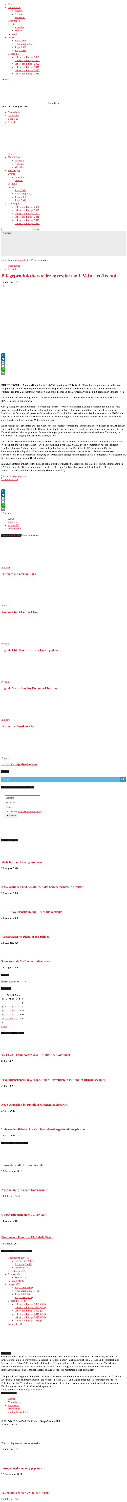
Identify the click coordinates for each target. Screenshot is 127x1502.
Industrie (19, 10)
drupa (11, 37)
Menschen (20, 17)
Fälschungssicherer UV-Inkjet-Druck (25, 1492)
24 (3, 1018)
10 (3, 1010)
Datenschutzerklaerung (30, 811)
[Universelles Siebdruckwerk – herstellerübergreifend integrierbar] (9, 1123)
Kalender (19, 27)
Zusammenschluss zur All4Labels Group (27, 1237)
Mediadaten (14, 112)
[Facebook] (63, 362)
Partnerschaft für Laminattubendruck (25, 961)
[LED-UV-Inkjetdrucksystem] (19, 754)
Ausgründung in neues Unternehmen (24, 1190)
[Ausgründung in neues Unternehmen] (9, 1183)
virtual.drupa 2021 (24, 44)
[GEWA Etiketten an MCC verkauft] (9, 1208)
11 (6, 1010)
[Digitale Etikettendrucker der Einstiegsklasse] (19, 640)
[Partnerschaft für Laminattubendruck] (9, 955)
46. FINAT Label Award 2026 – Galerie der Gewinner (35, 1054)
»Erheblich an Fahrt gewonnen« (21, 862)
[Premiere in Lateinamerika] (19, 564)
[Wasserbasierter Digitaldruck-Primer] (9, 930)
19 (9, 1014)
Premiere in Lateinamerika (18, 573)
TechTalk (12, 34)
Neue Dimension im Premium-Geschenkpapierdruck (34, 1104)
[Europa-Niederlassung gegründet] (9, 1461)
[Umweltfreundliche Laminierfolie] (9, 1158)
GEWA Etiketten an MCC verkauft (23, 1214)
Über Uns (13, 119)
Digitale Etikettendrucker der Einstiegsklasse (30, 650)
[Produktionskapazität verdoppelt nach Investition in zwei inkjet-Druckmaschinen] (9, 1073)
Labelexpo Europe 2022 (27, 63)
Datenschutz (14, 1408)
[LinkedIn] (63, 355)
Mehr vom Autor (30, 535)
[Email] (63, 366)
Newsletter (13, 115)
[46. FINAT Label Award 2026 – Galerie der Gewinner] (9, 1048)
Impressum (13, 1405)
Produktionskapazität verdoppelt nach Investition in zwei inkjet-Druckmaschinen (53, 1079)
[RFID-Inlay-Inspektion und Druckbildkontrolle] (9, 905)
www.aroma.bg (10, 479)
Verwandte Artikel (11, 535)
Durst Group (14, 528)
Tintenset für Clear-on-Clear (19, 612)
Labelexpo (13, 53)
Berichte (19, 30)
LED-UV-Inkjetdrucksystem (19, 764)
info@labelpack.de (34, 1389)
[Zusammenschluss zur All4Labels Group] (9, 1231)
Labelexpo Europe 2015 (27, 73)
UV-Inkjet (13, 522)
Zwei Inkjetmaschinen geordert (21, 1443)
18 (6, 1014)
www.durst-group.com (14, 476)
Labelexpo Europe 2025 (27, 57)
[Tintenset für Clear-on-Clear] (19, 602)
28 (16, 1018)
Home (11, 4)
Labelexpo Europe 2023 (27, 60)
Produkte (19, 14)
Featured (14, 1324)
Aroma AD (13, 525)
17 (3, 1014)
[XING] (63, 359)
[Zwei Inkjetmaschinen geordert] (9, 1437)
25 (6, 1018)
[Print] (63, 373)
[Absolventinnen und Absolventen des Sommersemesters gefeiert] (9, 880)
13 (13, 1010)
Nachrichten (14, 7)
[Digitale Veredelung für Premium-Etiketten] (19, 678)
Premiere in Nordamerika (17, 726)
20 (13, 1014)
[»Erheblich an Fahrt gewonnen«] (9, 856)
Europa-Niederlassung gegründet (22, 1468)
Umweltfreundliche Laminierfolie (22, 1165)
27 (13, 1018)
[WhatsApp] (63, 370)
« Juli (4, 1026)
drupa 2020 (20, 47)
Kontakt (12, 122)
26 (9, 1018)
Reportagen (14, 20)
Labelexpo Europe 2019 (27, 67)
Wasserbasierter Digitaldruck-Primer (25, 936)
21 (16, 1014)
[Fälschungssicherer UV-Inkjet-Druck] (9, 1486)
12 (9, 1010)
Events (11, 24)
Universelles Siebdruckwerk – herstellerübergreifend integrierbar (43, 1129)
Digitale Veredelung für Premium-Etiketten (29, 688)
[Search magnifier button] (123, 779)
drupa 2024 (20, 40)
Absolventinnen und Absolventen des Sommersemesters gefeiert (42, 886)
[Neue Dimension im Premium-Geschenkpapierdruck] (9, 1098)
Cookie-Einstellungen (19, 1412)
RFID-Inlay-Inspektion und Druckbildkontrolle (31, 911)
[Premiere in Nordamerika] (19, 716)
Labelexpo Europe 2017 (27, 70)
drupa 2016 (20, 50)
